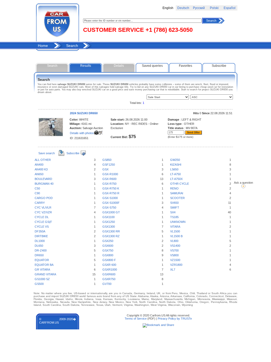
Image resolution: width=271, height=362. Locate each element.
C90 (37, 193)
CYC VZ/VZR (43, 212)
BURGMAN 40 (44, 183)
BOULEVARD (43, 178)
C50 (37, 188)
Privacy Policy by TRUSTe (175, 318)
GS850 (106, 159)
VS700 (174, 250)
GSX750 (107, 250)
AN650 (39, 174)
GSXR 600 (109, 264)
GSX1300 (108, 226)
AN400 (39, 164)
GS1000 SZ (42, 279)
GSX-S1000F (111, 202)
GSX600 (107, 245)
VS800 (174, 255)
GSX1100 (108, 217)
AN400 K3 (41, 169)
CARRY (40, 202)
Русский (199, 8)
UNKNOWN (178, 221)
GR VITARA (42, 269)
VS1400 (175, 245)
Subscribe (219, 66)
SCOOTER (177, 198)
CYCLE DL (42, 217)
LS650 (174, 169)
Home (43, 45)
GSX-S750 (109, 207)
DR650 (39, 255)
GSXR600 (108, 274)
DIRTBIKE (41, 236)
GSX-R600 (109, 178)
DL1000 (40, 240)
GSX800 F (109, 260)
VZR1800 (176, 264)
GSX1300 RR (111, 231)
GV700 (106, 283)
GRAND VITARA (45, 274)
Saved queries (152, 66)
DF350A (40, 231)
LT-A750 (175, 174)
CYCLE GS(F (43, 221)
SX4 (172, 212)
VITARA (175, 226)
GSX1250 (108, 221)
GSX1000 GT (111, 212)
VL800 (174, 240)
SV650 (174, 202)
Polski (214, 8)
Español (230, 8)
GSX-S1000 (110, 198)
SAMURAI (176, 193)
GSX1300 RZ (111, 236)
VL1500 (175, 231)
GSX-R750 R (110, 193)
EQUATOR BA (44, 264)
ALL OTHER (43, 159)
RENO (174, 188)
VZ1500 (175, 260)
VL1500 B (176, 236)
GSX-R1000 (110, 174)
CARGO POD (44, 198)
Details (119, 66)
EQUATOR (42, 260)
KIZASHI (175, 164)
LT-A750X (176, 178)
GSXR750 (108, 279)
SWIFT (174, 207)
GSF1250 (108, 164)
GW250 (175, 159)
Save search (46, 153)
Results (85, 66)
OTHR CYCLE (179, 183)
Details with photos (82, 133)
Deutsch (183, 8)
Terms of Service (136, 318)
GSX (105, 169)
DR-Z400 (41, 250)
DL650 (39, 245)
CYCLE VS (42, 226)
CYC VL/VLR (43, 207)
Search (211, 21)
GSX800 (107, 255)
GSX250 (107, 240)
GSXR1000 (109, 269)
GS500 (39, 283)
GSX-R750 (109, 183)
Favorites (185, 66)
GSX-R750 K (110, 188)
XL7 (172, 269)
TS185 (174, 217)
